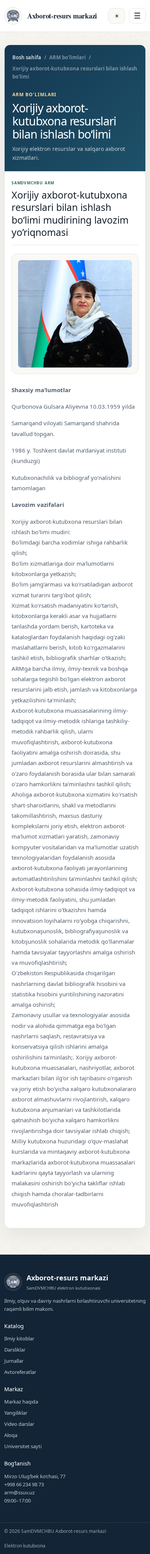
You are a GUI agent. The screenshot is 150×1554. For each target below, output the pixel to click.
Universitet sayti (23, 1446)
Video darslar (19, 1423)
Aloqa (10, 1435)
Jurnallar (13, 1360)
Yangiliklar (15, 1412)
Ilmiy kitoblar (19, 1338)
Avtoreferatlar (20, 1372)
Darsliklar (14, 1349)
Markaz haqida (21, 1401)
